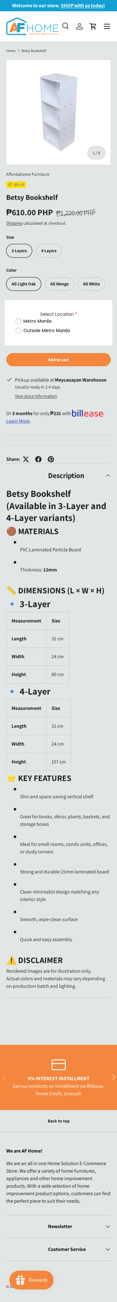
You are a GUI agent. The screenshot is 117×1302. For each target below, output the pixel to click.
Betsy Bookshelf (34, 51)
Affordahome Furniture (27, 174)
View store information (36, 396)
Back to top (59, 1121)
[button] (93, 26)
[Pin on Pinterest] (51, 459)
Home (11, 51)
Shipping (14, 223)
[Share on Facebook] (38, 459)
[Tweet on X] (26, 459)
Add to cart (58, 359)
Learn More (18, 421)
